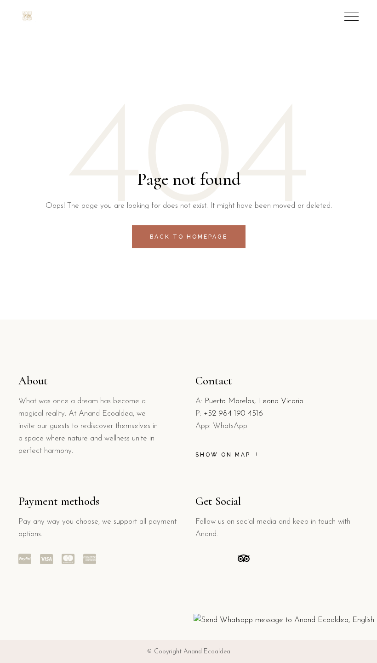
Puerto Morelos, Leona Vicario (254, 401)
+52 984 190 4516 (233, 413)
